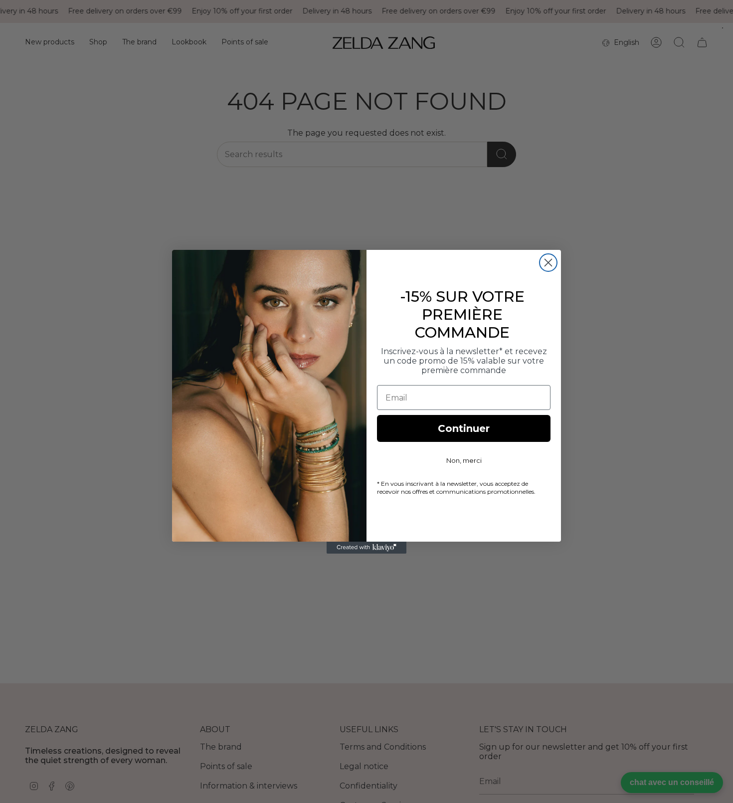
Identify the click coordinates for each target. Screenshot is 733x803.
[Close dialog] (548, 262)
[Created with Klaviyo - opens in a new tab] (366, 548)
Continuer (464, 428)
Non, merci (464, 460)
